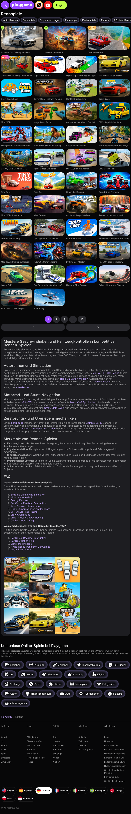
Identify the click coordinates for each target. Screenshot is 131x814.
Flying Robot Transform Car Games (30, 546)
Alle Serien (109, 726)
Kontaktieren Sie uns (114, 757)
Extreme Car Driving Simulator (28, 494)
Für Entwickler (111, 745)
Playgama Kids (111, 777)
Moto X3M (27, 402)
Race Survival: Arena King (25, 506)
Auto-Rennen (22, 387)
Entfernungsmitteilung (115, 762)
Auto (55, 737)
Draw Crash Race (20, 514)
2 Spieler (31, 749)
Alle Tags (82, 726)
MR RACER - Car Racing (106, 372)
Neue (29, 726)
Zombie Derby (94, 422)
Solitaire (82, 737)
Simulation (6, 762)
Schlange (57, 753)
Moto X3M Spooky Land (84, 402)
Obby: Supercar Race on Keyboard (30, 508)
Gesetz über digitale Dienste (114, 771)
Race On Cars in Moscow (74, 378)
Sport (3, 753)
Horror (30, 762)
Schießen (57, 749)
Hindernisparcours (36, 757)
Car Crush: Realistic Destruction (38, 428)
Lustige (56, 741)
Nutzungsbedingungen (115, 766)
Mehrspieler (58, 745)
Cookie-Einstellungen (114, 781)
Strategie (5, 757)
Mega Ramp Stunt (21, 549)
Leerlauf (82, 745)
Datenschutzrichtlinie (114, 753)
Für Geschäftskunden (114, 749)
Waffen (56, 757)
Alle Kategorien (85, 749)
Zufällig (56, 726)
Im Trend (5, 726)
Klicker (56, 762)
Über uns (108, 741)
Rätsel (4, 749)
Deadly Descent (102, 381)
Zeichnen (83, 741)
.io (2, 741)
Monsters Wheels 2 (21, 497)
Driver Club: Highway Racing (27, 517)
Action (4, 745)
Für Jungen (32, 753)
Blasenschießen (34, 741)
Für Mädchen (33, 745)
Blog (106, 737)
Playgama (7, 716)
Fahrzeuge (17, 422)
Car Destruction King (22, 520)
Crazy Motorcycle (54, 407)
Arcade (4, 737)
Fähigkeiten (32, 737)
